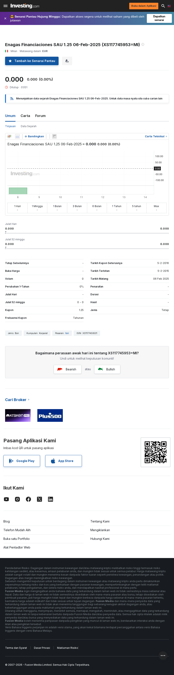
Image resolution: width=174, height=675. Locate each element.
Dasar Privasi (42, 647)
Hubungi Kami (99, 538)
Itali (67, 333)
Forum (40, 116)
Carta (25, 116)
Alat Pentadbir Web (16, 547)
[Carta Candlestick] (9, 136)
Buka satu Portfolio (16, 538)
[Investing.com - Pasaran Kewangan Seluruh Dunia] (25, 5)
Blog (6, 521)
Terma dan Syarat (16, 647)
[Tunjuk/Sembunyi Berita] (54, 136)
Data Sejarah (28, 126)
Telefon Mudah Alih (17, 530)
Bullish (110, 369)
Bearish (71, 369)
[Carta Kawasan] (17, 136)
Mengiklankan (100, 530)
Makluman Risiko (67, 647)
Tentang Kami (99, 521)
